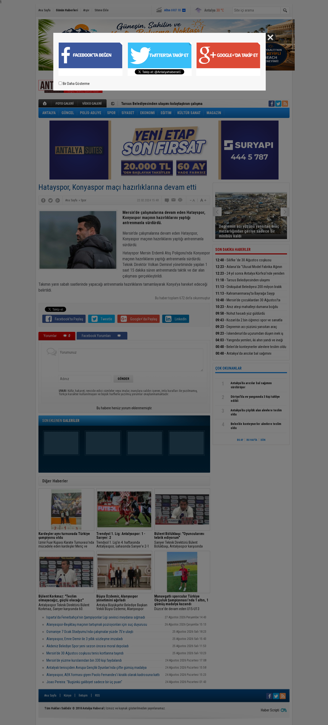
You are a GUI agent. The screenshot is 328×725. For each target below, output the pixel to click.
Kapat (270, 37)
